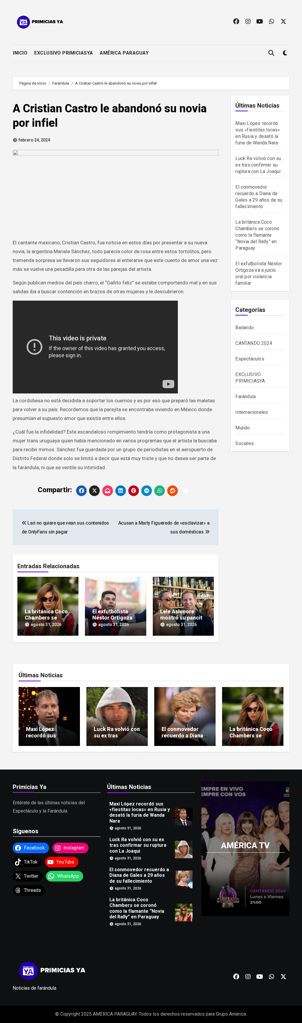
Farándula (245, 396)
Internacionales (251, 412)
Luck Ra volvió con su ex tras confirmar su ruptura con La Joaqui (258, 165)
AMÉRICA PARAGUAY (124, 53)
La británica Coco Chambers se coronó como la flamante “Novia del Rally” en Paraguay (257, 235)
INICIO (20, 53)
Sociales (244, 443)
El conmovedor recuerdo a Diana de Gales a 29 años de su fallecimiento (139, 875)
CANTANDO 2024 (253, 343)
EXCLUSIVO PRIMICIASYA (63, 53)
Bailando (244, 327)
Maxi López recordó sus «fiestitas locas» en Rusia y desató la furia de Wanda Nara (139, 812)
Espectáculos (249, 359)
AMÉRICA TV (245, 845)
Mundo (242, 428)
